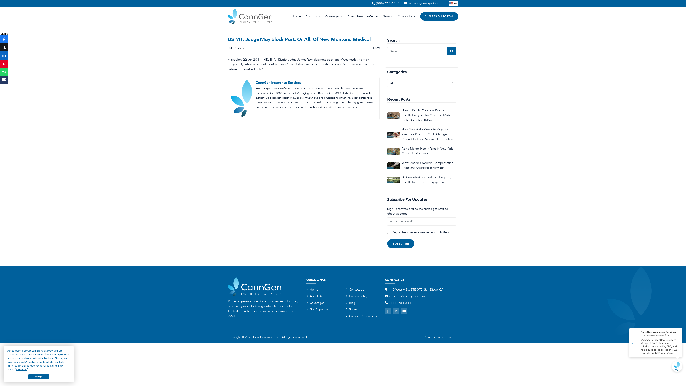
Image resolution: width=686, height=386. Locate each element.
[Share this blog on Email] (4, 80)
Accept (38, 376)
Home (297, 16)
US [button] (455, 3)
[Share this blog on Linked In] (4, 55)
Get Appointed (319, 309)
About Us (311, 16)
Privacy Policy (358, 296)
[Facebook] (388, 311)
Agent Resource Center (362, 16)
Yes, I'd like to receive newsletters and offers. (421, 232)
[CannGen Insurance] (254, 286)
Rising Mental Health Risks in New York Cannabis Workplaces (427, 151)
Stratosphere (449, 337)
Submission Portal (439, 16)
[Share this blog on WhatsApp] (4, 72)
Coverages (332, 16)
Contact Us (405, 16)
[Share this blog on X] (4, 47)
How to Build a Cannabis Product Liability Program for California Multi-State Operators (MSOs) (426, 115)
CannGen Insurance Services (278, 82)
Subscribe (401, 243)
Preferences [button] (21, 369)
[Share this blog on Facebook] (4, 39)
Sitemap (354, 309)
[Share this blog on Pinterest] (4, 64)
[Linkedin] (396, 311)
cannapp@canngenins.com (407, 296)
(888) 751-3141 (401, 303)
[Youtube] (404, 311)
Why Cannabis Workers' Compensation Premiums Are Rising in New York (427, 165)
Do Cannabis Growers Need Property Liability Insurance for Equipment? (426, 179)
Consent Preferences (363, 316)
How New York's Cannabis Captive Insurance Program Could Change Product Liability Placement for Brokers (427, 134)
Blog (352, 303)
